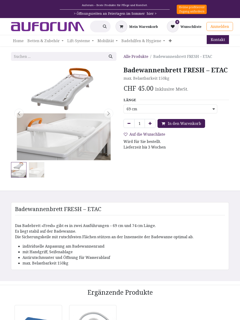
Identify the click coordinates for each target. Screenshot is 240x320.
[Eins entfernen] (129, 123)
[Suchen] (105, 26)
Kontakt (218, 39)
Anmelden (219, 26)
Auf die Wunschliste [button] (147, 134)
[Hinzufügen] (150, 123)
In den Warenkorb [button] (184, 123)
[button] (19, 113)
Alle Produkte (136, 56)
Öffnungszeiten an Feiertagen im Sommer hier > (117, 13)
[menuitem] (18, 40)
